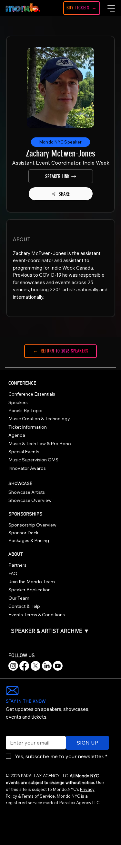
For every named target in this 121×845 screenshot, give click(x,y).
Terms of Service (38, 796)
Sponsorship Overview (32, 525)
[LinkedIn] (47, 666)
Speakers (18, 402)
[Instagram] (13, 666)
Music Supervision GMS (33, 460)
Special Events (23, 452)
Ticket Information (27, 427)
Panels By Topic (25, 410)
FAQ (12, 573)
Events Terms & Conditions (36, 615)
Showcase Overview (30, 500)
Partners (17, 565)
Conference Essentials (31, 394)
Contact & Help (24, 606)
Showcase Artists (26, 492)
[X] (35, 666)
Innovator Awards (27, 468)
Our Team (18, 598)
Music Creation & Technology (39, 419)
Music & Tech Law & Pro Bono (39, 443)
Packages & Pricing (28, 540)
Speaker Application (29, 590)
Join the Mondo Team (31, 582)
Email (10, 731)
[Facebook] (24, 666)
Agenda (16, 435)
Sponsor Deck (23, 533)
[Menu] (111, 8)
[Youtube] (58, 666)
